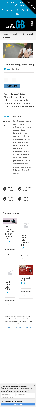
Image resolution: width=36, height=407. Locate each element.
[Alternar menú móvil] (32, 21)
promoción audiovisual (23, 103)
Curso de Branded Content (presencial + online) (25, 240)
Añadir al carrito (12, 86)
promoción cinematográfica (12, 106)
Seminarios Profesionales (19, 94)
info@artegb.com (19, 5)
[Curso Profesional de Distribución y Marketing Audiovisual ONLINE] (10, 221)
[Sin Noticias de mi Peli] (26, 270)
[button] (18, 386)
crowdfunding (18, 97)
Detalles (13, 249)
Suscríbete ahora (18, 404)
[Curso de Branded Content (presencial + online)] (26, 225)
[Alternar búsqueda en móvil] (32, 23)
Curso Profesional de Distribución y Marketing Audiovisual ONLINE (9, 232)
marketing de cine (9, 103)
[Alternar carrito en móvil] (32, 25)
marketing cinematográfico (20, 100)
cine (12, 97)
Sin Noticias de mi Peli (26, 279)
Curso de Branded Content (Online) (7, 286)
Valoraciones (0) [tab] (7, 123)
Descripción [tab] (6, 116)
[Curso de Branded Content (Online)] (10, 272)
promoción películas (28, 106)
